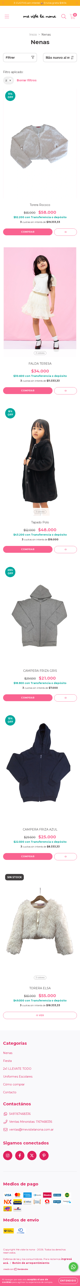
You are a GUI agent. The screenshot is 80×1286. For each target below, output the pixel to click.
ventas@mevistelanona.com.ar (31, 1129)
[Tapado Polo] (65, 549)
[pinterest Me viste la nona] (44, 1155)
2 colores (40, 353)
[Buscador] (64, 16)
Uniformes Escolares (17, 1076)
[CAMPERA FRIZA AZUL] (65, 856)
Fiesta (7, 1061)
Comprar (28, 232)
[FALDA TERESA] (65, 390)
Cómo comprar (14, 1084)
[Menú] (7, 16)
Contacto (9, 1092)
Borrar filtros (27, 80)
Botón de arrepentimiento (30, 1262)
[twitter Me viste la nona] (32, 1155)
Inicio (33, 34)
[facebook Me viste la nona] (19, 1155)
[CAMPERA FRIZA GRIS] (65, 698)
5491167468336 (20, 1114)
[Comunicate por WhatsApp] (73, 1267)
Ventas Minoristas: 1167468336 (30, 1122)
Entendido (68, 1280)
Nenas (7, 1053)
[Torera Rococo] (65, 232)
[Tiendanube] (16, 1269)
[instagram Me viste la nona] (7, 1155)
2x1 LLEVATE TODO (17, 1069)
